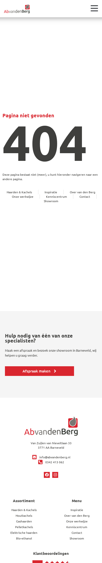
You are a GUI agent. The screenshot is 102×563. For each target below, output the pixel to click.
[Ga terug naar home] (17, 8)
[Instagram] (55, 475)
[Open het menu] (94, 8)
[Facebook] (47, 475)
